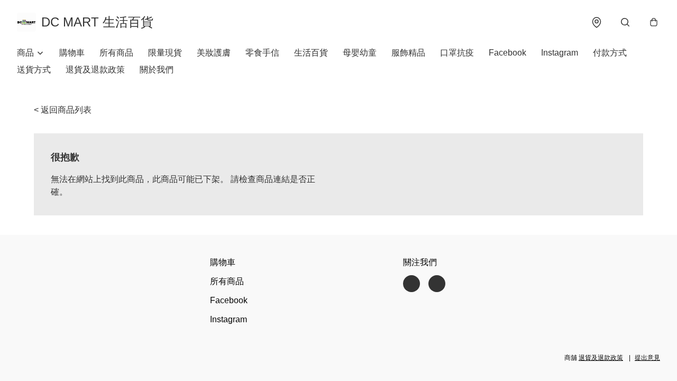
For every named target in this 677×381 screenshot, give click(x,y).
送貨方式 (34, 69)
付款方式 (610, 52)
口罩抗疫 (457, 52)
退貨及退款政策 (95, 69)
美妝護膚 (214, 52)
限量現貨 (165, 52)
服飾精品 (408, 52)
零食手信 (262, 52)
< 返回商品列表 (63, 109)
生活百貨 (311, 52)
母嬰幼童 (360, 52)
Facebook (507, 52)
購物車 (72, 52)
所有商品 (116, 52)
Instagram (559, 52)
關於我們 (156, 69)
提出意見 (647, 357)
